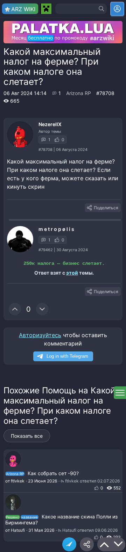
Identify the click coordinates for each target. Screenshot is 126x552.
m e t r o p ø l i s (56, 229)
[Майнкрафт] (46, 8)
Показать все (27, 436)
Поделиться (106, 207)
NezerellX (50, 124)
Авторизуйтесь (40, 335)
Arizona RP (78, 93)
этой (72, 273)
